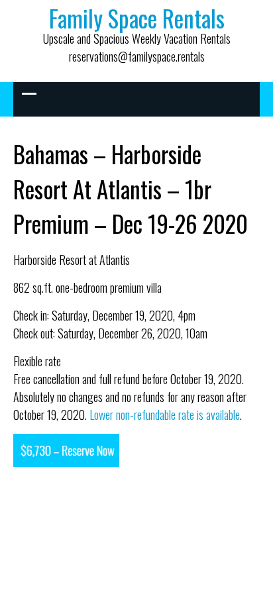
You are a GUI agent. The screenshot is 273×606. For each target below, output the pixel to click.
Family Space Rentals (137, 18)
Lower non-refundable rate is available (164, 414)
